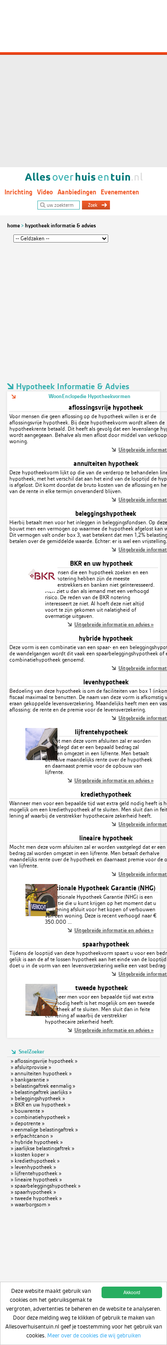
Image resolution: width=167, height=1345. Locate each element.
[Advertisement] (83, 83)
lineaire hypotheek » (38, 1179)
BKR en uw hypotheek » (42, 1105)
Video (45, 192)
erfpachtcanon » (34, 1136)
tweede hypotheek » (38, 1198)
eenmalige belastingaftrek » (46, 1130)
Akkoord (131, 1292)
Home (13, 225)
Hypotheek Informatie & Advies (60, 225)
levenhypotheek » (35, 1167)
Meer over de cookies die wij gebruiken (94, 1335)
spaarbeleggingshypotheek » (48, 1186)
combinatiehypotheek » (42, 1117)
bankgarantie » (32, 1080)
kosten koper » (32, 1155)
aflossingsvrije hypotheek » (46, 1061)
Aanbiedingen (76, 192)
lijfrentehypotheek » (38, 1173)
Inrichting (18, 192)
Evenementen (120, 192)
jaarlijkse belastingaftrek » (44, 1148)
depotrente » (30, 1123)
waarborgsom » (32, 1204)
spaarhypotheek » (35, 1192)
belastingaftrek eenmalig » (45, 1086)
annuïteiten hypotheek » (43, 1073)
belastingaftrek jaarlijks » (43, 1092)
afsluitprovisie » (33, 1067)
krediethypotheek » (37, 1161)
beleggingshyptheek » (40, 1098)
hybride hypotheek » (39, 1142)
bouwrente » (29, 1111)
